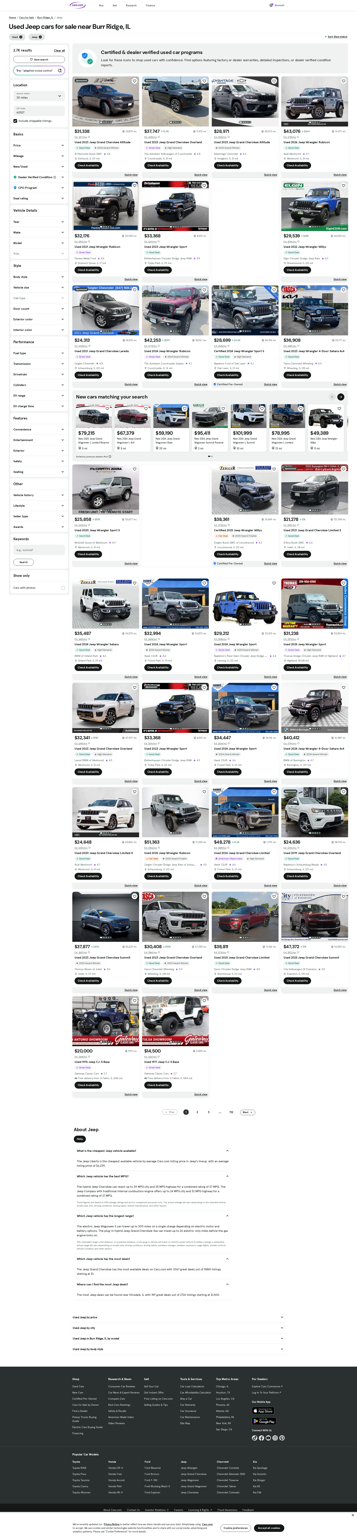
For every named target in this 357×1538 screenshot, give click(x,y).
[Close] (353, 1515)
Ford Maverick (153, 1468)
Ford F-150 (151, 1480)
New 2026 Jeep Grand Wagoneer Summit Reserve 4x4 (208, 442)
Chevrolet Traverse (228, 1480)
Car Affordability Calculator (195, 1392)
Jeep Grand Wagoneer (194, 1486)
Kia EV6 (257, 1492)
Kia (255, 1461)
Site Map (185, 1423)
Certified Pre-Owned (84, 1398)
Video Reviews (116, 1423)
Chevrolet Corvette (228, 1468)
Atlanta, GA (222, 1411)
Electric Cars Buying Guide (87, 1427)
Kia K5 (256, 1486)
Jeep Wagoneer (190, 1480)
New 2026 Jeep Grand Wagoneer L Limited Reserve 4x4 (93, 442)
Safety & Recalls (117, 1411)
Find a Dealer (80, 1411)
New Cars (77, 1392)
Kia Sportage (260, 1468)
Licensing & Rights (198, 1510)
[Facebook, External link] (261, 1438)
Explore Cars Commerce (266, 1386)
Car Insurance (188, 1411)
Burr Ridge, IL (45, 17)
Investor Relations (155, 1510)
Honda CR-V (115, 1468)
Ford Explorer (152, 1492)
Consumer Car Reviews (121, 1386)
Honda (112, 1461)
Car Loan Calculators (192, 1386)
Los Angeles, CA (225, 1398)
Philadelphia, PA (225, 1417)
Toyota (76, 1461)
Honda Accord (116, 1480)
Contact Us (133, 1510)
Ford (147, 1461)
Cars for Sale (26, 17)
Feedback (248, 1510)
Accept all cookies (269, 1528)
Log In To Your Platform (265, 1392)
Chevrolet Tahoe (226, 1486)
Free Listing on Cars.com (158, 1398)
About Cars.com (112, 1510)
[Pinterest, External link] (282, 1438)
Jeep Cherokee (190, 1492)
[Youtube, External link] (268, 1438)
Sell (115, 5)
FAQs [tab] (80, 1139)
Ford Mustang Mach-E (157, 1486)
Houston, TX (223, 1392)
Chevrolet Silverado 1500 (231, 1474)
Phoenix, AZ (222, 1404)
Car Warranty (187, 1404)
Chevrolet (223, 1461)
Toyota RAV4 (79, 1468)
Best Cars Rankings (119, 1404)
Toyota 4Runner (81, 1492)
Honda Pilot (115, 1486)
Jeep (183, 1461)
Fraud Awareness (227, 1510)
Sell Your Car (151, 1386)
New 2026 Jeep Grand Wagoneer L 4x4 (129, 440)
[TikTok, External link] (254, 1438)
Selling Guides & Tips (156, 1404)
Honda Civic (115, 1474)
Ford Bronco (152, 1474)
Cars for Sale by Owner (85, 1404)
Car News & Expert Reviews (124, 1392)
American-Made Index (121, 1417)
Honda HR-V (115, 1492)
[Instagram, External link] (275, 1438)
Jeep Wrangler (189, 1468)
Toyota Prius (79, 1474)
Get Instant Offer (154, 1392)
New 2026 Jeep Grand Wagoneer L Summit (245, 440)
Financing (77, 1433)
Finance (150, 5)
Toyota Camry (80, 1486)
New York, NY (223, 1423)
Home (12, 17)
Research (131, 5)
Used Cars (78, 1386)
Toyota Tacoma (80, 1480)
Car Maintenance (190, 1417)
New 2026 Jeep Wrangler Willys (323, 440)
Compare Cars (116, 1398)
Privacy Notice (111, 1524)
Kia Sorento (259, 1474)
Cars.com (207, 1524)
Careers (178, 1510)
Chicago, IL (222, 1386)
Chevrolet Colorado (228, 1492)
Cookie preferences (236, 1528)
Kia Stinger (259, 1480)
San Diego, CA (224, 1429)
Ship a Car (186, 1398)
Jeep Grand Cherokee (194, 1474)
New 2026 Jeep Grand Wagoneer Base (168, 440)
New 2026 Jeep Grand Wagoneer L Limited (284, 440)
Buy (101, 5)
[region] (178, 1524)
